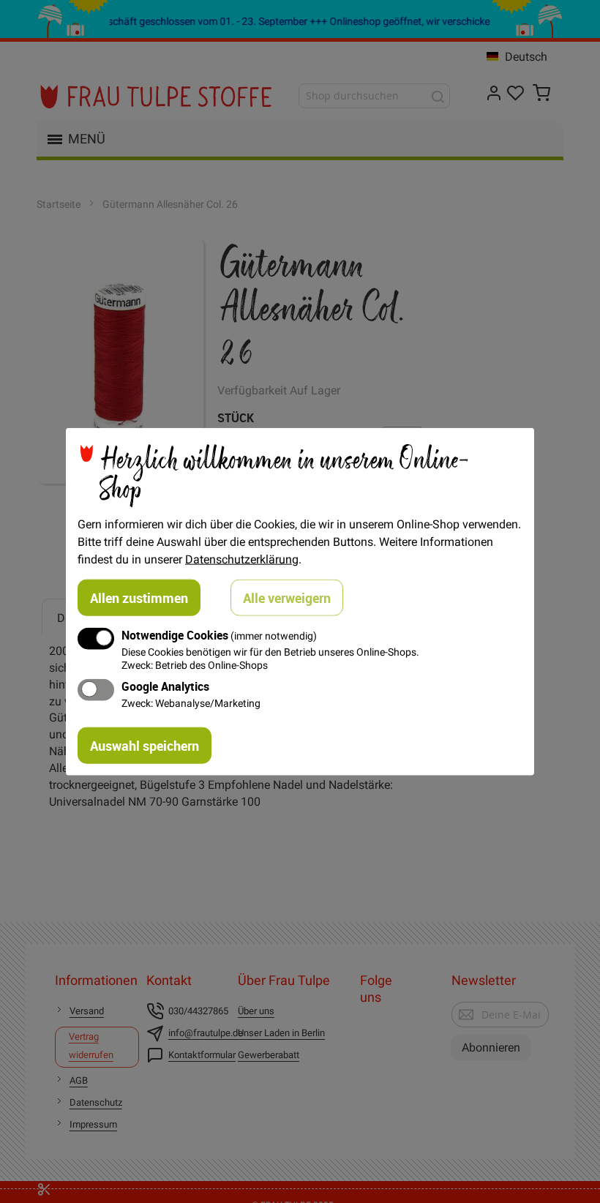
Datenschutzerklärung (242, 559)
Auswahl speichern (144, 745)
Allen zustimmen (139, 598)
